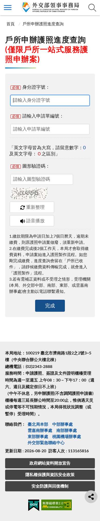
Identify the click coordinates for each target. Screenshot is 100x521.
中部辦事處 (62, 424)
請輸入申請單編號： (38, 116)
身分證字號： (31, 87)
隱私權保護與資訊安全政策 (50, 475)
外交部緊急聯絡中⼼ (46, 443)
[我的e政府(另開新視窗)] (33, 506)
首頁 (10, 24)
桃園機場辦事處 (66, 437)
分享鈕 (91, 496)
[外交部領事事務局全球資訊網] (50, 7)
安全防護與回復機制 (50, 486)
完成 (50, 306)
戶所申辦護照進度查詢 (43, 24)
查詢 (92, 7)
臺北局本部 (38, 424)
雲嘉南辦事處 (40, 431)
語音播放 (35, 221)
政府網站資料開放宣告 (50, 463)
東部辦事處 (38, 437)
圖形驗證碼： (31, 166)
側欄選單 (7, 7)
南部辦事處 (66, 431)
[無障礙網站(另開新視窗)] (56, 506)
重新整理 (35, 207)
